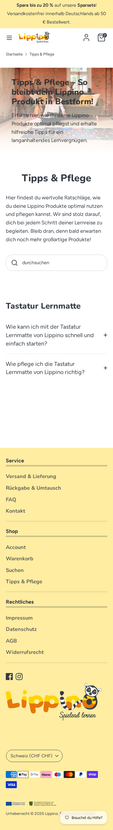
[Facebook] (9, 676)
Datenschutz (21, 629)
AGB (11, 640)
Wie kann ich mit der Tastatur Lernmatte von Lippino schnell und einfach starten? (50, 335)
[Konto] (86, 36)
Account (16, 547)
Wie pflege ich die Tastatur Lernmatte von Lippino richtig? (45, 368)
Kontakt (15, 510)
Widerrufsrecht (25, 652)
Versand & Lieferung (31, 476)
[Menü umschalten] (6, 38)
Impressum (19, 617)
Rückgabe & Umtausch (33, 487)
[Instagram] (19, 676)
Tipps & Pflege (42, 54)
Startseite (14, 54)
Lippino (51, 813)
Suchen (15, 570)
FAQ (11, 499)
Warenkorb (19, 558)
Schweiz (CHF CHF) (31, 756)
